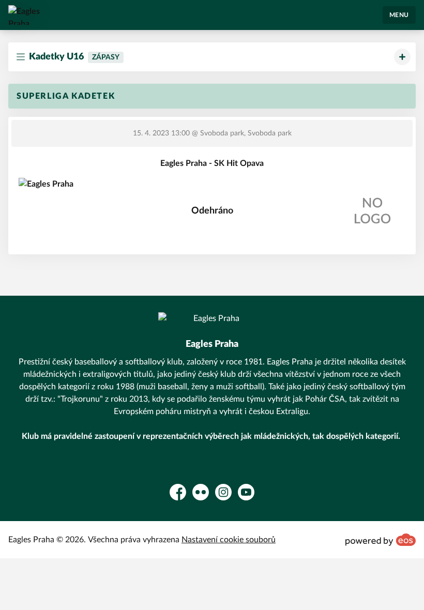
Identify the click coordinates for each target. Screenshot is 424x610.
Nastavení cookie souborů (228, 540)
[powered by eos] (380, 539)
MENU (399, 15)
